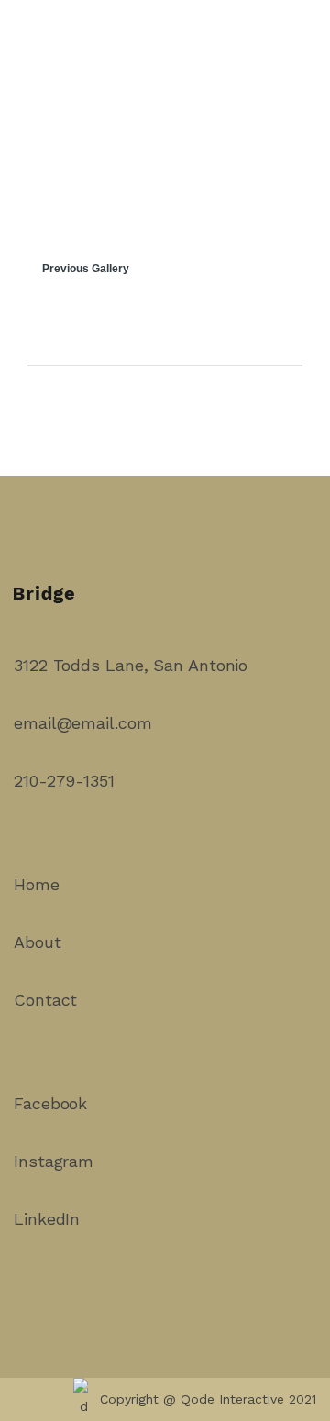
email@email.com (83, 723)
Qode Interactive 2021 (248, 1399)
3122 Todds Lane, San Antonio (131, 665)
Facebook (50, 1103)
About (37, 942)
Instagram (54, 1161)
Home (37, 884)
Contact (45, 999)
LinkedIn (47, 1218)
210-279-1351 (64, 780)
